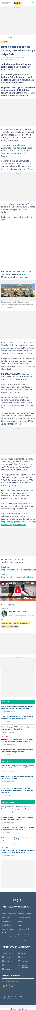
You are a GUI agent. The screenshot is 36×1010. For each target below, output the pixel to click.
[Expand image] (34, 282)
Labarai (9, 38)
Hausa (12, 518)
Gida (2, 38)
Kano (24, 274)
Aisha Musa (23, 57)
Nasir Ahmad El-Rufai (18, 389)
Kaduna (20, 147)
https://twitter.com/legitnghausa (17, 577)
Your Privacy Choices (20, 1009)
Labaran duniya (6, 812)
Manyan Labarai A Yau (10, 626)
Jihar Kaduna (6, 623)
